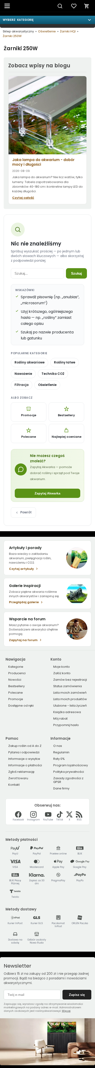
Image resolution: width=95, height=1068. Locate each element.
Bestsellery (66, 415)
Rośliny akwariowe (30, 362)
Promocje (28, 415)
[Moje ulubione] (74, 6)
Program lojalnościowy (70, 765)
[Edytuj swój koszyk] (86, 6)
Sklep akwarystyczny (18, 31)
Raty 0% (59, 759)
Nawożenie (23, 374)
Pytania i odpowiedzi (23, 752)
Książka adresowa (67, 712)
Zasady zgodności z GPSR (68, 780)
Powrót (26, 512)
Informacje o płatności (25, 765)
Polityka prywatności (68, 772)
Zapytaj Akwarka (47, 493)
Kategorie (15, 666)
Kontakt (14, 784)
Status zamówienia (67, 686)
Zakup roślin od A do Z (25, 746)
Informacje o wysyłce (24, 759)
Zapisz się (77, 995)
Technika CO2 (53, 374)
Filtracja (22, 385)
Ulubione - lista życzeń (70, 705)
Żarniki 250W (12, 36)
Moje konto (61, 666)
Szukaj (76, 273)
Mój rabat (60, 718)
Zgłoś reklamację (21, 772)
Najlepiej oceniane (66, 437)
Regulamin (61, 752)
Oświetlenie (47, 31)
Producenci (17, 673)
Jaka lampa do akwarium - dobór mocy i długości (43, 162)
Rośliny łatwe (64, 362)
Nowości (14, 679)
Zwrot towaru (18, 778)
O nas (57, 746)
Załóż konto (62, 673)
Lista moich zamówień (69, 692)
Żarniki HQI (68, 31)
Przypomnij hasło (66, 725)
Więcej (66, 1011)
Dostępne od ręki (21, 705)
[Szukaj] (60, 6)
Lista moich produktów (70, 699)
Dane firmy (61, 788)
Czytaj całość (23, 198)
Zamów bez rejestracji (70, 679)
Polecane (28, 437)
